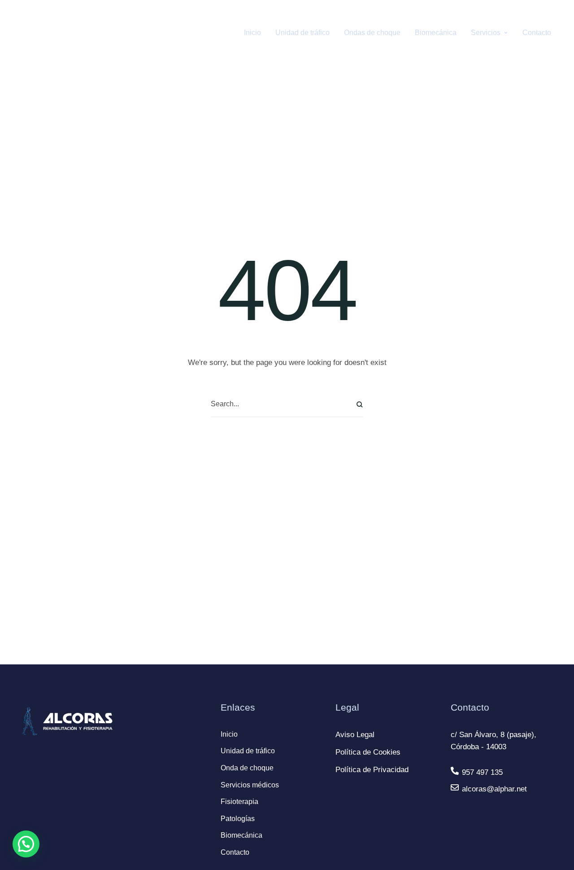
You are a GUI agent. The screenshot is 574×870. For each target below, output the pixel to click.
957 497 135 (482, 772)
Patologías (238, 818)
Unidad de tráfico (248, 751)
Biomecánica (241, 835)
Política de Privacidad (372, 769)
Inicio (229, 734)
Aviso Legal (354, 734)
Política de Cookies (367, 752)
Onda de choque (247, 768)
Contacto (235, 852)
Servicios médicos (250, 785)
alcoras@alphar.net (494, 789)
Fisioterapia (239, 801)
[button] (26, 843)
